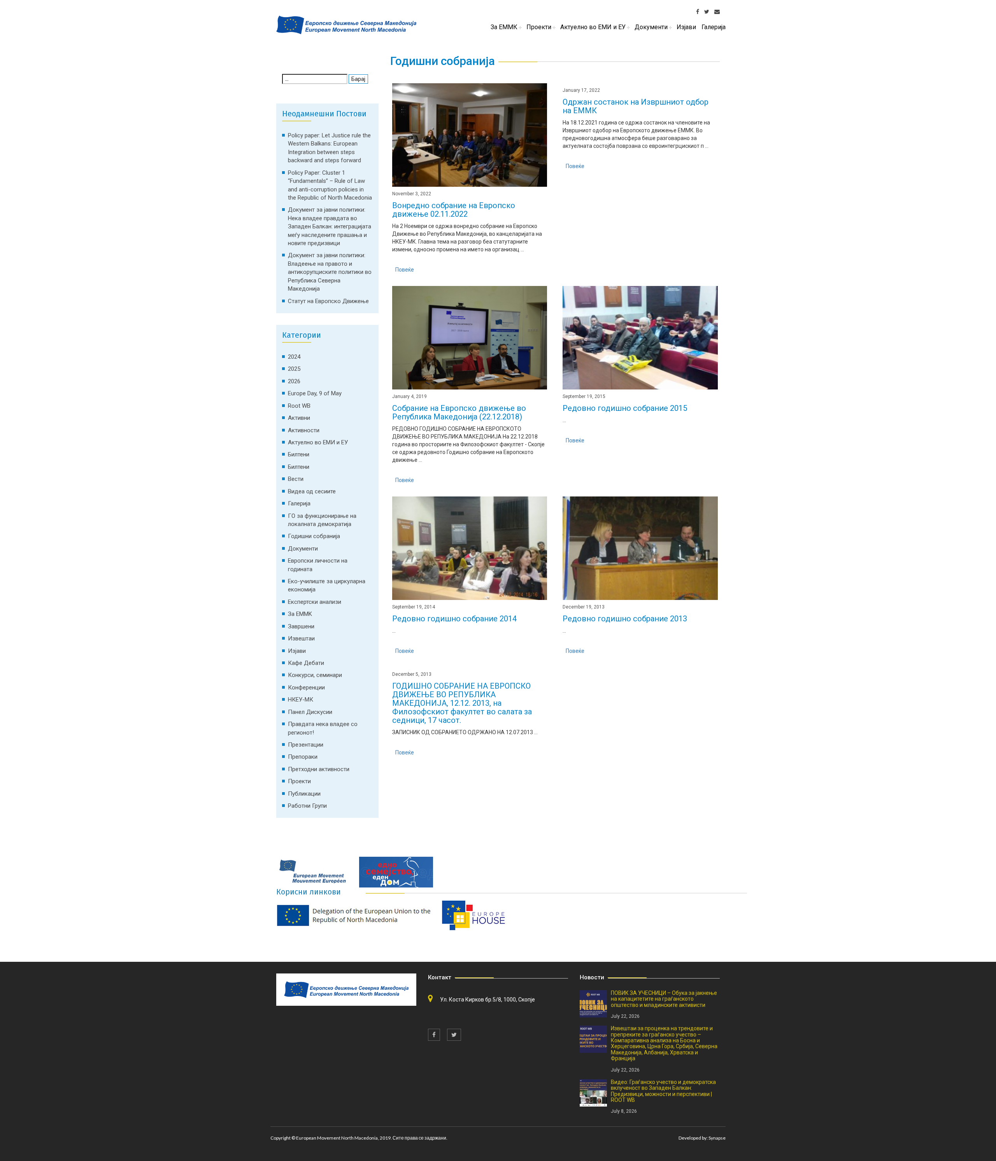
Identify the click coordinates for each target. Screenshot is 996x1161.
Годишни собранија (314, 536)
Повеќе (404, 270)
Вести (295, 478)
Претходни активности (318, 769)
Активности (303, 430)
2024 (294, 356)
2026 (294, 381)
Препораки (302, 756)
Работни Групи (307, 805)
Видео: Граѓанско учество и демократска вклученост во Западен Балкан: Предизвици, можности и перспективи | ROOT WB (663, 1091)
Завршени (301, 626)
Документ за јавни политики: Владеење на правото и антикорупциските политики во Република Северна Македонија (330, 272)
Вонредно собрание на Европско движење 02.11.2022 (453, 210)
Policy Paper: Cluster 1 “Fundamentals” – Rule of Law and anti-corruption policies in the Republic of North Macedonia (330, 185)
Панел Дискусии (310, 712)
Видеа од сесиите (312, 491)
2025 (294, 368)
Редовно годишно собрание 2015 (625, 408)
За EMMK (300, 613)
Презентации (305, 744)
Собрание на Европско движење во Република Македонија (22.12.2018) (459, 412)
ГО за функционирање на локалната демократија (322, 520)
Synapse (717, 1138)
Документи (303, 548)
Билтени (298, 454)
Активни (299, 417)
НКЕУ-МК (300, 699)
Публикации (304, 793)
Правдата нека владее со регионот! (323, 728)
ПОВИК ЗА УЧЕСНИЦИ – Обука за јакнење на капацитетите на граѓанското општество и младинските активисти (664, 999)
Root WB (299, 405)
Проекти (299, 781)
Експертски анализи (314, 601)
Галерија (299, 503)
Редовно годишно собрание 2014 (454, 618)
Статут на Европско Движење (328, 301)
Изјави (297, 650)
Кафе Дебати (306, 662)
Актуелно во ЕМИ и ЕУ (318, 442)
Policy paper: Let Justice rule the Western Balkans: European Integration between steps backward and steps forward (329, 148)
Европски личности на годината (317, 564)
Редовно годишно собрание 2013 (625, 618)
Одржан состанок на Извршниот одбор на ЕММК (635, 106)
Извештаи (301, 638)
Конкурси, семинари (315, 675)
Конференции (306, 687)
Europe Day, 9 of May (315, 393)
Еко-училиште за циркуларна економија (326, 585)
